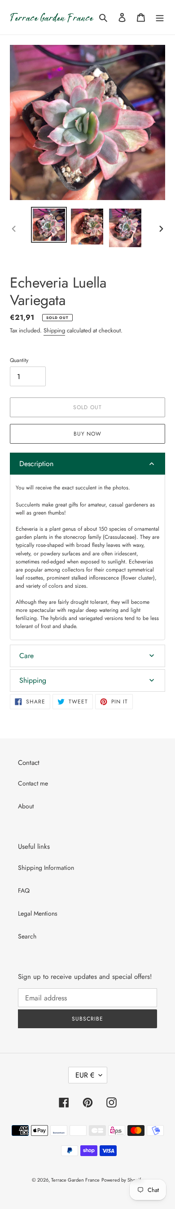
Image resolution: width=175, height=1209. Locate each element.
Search (27, 936)
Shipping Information (46, 867)
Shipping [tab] (32, 680)
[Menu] (159, 17)
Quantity (19, 360)
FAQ (24, 890)
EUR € (84, 1075)
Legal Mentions (37, 913)
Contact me (33, 783)
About (26, 806)
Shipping (54, 330)
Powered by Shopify (122, 1179)
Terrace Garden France (75, 1179)
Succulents (28, 505)
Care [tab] (26, 655)
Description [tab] (36, 463)
